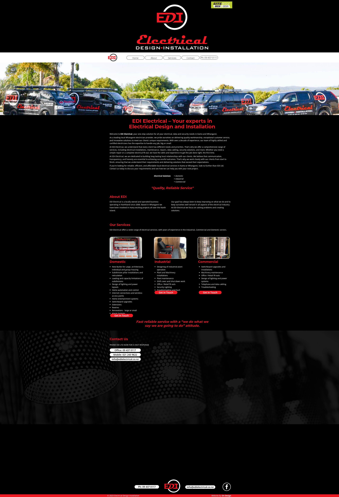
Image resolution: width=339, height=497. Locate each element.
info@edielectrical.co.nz (125, 359)
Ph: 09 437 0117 (147, 486)
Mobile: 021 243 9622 (125, 354)
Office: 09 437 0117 (125, 350)
